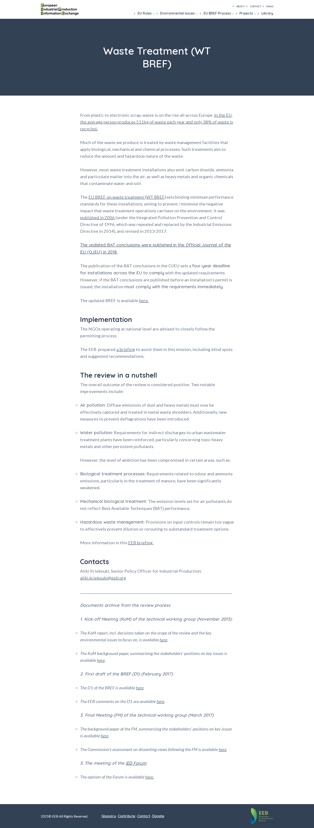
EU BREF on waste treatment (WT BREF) (127, 196)
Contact (255, 6)
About (240, 6)
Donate (158, 816)
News (269, 6)
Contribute (126, 816)
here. (144, 300)
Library (267, 13)
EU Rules (145, 13)
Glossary (108, 816)
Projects (246, 13)
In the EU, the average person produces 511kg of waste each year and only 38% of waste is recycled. (156, 121)
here (163, 639)
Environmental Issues (177, 13)
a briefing (125, 349)
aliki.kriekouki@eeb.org (103, 577)
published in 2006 (97, 217)
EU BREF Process (217, 13)
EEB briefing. (140, 542)
